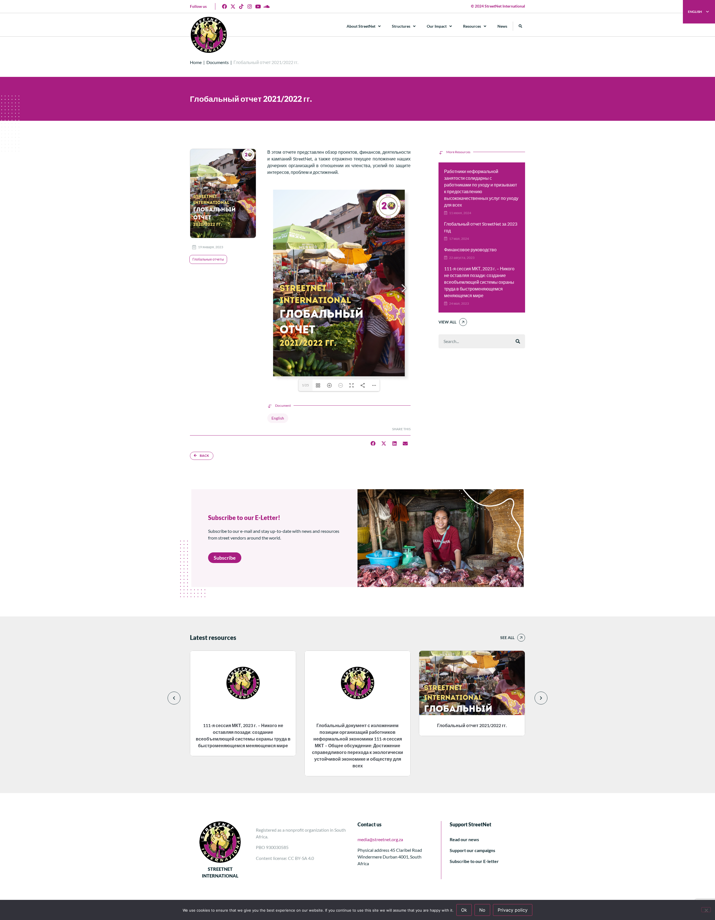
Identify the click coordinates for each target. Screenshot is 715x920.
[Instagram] (249, 6)
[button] (520, 26)
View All (447, 322)
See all (507, 637)
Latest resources (213, 637)
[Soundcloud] (266, 6)
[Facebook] (224, 6)
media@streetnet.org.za (380, 839)
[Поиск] (518, 341)
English (277, 418)
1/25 (305, 385)
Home (196, 62)
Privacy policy (513, 910)
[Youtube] (258, 6)
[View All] (463, 322)
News (502, 26)
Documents (217, 62)
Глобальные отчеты (208, 259)
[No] (706, 909)
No (482, 910)
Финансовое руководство (470, 249)
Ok (464, 910)
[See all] (521, 638)
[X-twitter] (233, 6)
